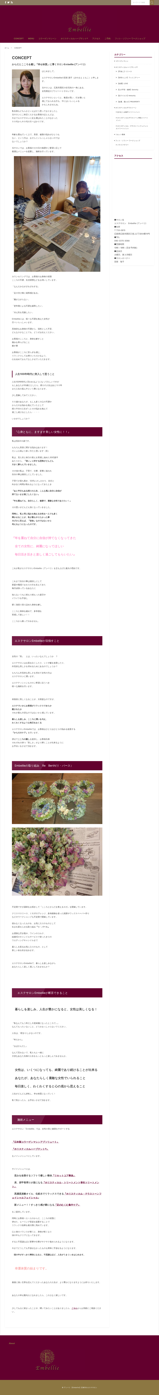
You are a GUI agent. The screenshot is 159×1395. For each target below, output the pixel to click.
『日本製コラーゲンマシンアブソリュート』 (35, 1141)
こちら (75, 1308)
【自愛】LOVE (122, 83)
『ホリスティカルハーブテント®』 (30, 1149)
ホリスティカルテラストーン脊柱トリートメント (132, 119)
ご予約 (108, 38)
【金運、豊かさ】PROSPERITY (128, 102)
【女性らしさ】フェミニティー (128, 77)
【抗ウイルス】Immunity (126, 96)
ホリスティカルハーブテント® (74, 38)
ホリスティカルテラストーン (125, 108)
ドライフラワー (123, 145)
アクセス (96, 38)
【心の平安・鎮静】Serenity (127, 90)
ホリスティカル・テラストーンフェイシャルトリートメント (132, 127)
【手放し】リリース (124, 71)
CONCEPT (19, 38)
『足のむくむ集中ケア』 (67, 1204)
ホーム (7, 48)
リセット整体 (120, 134)
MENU (31, 38)
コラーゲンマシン (121, 61)
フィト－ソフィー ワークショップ (130, 38)
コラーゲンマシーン (47, 38)
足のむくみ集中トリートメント (128, 112)
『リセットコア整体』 (64, 1175)
